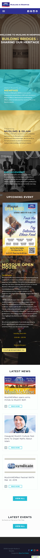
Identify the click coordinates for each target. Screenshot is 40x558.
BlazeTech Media (24, 553)
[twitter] (31, 11)
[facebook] (28, 11)
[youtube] (37, 11)
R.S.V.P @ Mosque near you (14, 350)
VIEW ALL (20, 498)
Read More (15, 406)
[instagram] (34, 11)
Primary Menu (3, 11)
